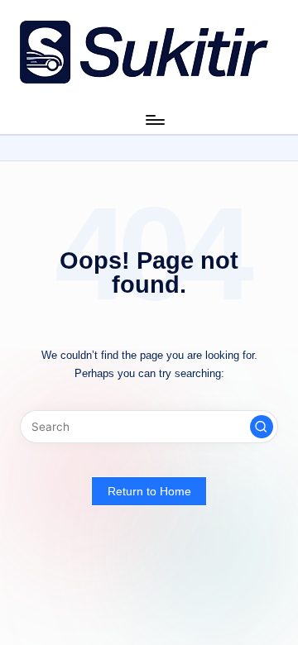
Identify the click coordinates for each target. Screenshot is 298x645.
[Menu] (154, 119)
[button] (261, 426)
